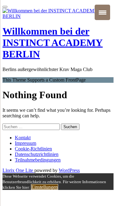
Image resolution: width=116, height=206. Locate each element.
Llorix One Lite (18, 170)
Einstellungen (44, 187)
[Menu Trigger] (102, 12)
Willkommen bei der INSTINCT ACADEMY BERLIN (52, 43)
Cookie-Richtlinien (33, 148)
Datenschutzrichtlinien (36, 154)
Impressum (25, 143)
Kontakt (23, 137)
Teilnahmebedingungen (38, 159)
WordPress (69, 170)
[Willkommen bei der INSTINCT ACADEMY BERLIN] (58, 16)
